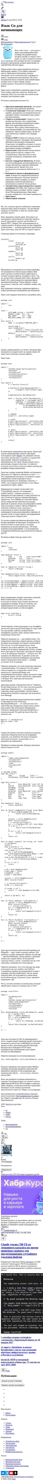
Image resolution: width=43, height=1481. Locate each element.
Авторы (9, 1431)
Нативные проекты (13, 1464)
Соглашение (10, 1450)
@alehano (8, 1162)
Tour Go (9, 1104)
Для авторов (10, 1443)
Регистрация (10, 1415)
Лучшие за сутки (7, 1381)
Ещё (8, 1371)
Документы (10, 1448)
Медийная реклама (13, 1462)
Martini (19, 456)
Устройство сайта (12, 1441)
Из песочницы (6, 44)
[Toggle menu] (2, 2)
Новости (9, 1425)
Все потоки (9, 2)
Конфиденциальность (14, 1452)
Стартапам (10, 1468)
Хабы (8, 1427)
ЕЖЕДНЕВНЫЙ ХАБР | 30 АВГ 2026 (16, 1232)
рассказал (29, 1262)
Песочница (10, 1433)
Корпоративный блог (14, 1460)
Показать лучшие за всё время (12, 1385)
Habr (13, 1479)
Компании (10, 1429)
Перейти (5, 1227)
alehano (4, 20)
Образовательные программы (17, 1466)
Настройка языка (8, 1477)
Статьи (8, 1423)
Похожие (18, 1381)
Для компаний (11, 1445)
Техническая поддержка (23, 1477)
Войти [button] (3, 15)
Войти (8, 1413)
